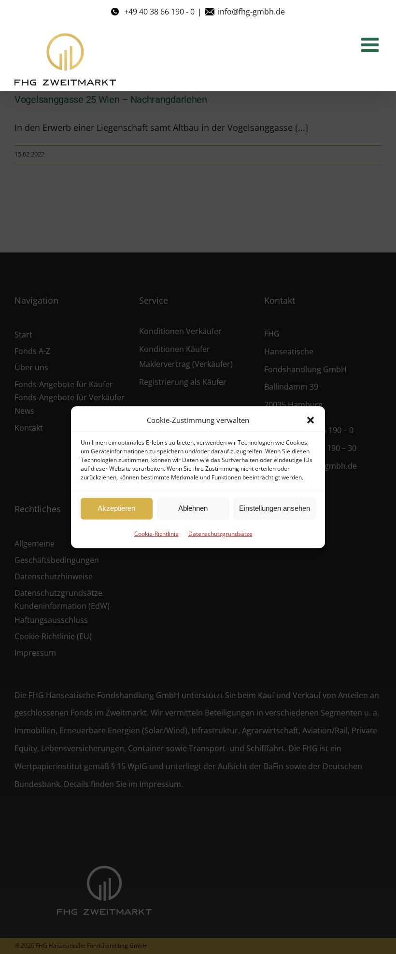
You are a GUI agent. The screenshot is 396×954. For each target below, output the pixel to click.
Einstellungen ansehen (274, 508)
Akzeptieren (116, 508)
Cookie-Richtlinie (156, 534)
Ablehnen (193, 508)
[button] (310, 420)
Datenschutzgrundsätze (220, 534)
